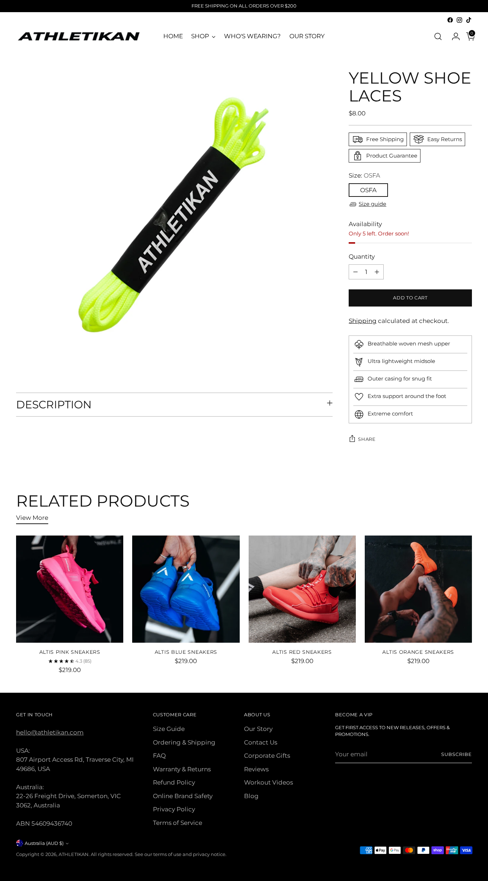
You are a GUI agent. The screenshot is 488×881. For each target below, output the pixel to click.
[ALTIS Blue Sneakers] (185, 589)
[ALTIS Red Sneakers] (302, 589)
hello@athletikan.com (50, 732)
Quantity (362, 256)
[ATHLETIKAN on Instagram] (459, 20)
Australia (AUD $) (44, 843)
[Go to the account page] (453, 36)
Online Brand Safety (183, 796)
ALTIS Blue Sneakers (186, 652)
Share (366, 439)
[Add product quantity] (376, 272)
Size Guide (169, 728)
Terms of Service (177, 822)
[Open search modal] (438, 36)
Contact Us (260, 742)
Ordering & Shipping (184, 742)
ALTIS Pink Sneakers (69, 652)
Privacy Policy (174, 809)
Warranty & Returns (182, 769)
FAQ (159, 755)
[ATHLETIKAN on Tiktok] (468, 20)
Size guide (372, 203)
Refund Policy (174, 782)
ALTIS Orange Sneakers (418, 652)
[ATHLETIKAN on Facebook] (450, 20)
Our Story (258, 728)
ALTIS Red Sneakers (302, 652)
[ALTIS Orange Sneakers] (418, 589)
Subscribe (456, 754)
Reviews (256, 769)
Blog (251, 796)
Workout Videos (268, 782)
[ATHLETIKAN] (78, 36)
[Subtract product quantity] (355, 272)
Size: (364, 175)
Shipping (363, 320)
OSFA (368, 190)
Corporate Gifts (267, 755)
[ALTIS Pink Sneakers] (69, 589)
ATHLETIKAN (74, 854)
